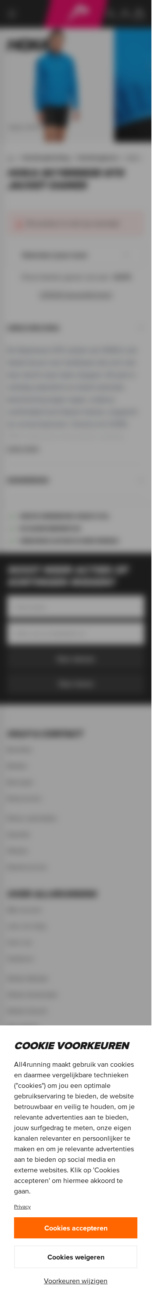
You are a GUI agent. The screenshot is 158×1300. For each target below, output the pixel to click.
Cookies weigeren (75, 1257)
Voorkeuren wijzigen (76, 1281)
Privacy (22, 1206)
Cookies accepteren (76, 1228)
